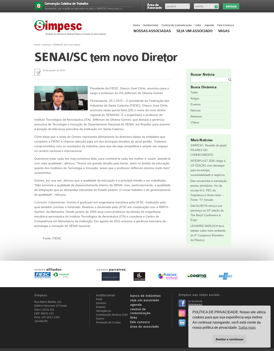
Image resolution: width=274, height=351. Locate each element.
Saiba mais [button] (247, 327)
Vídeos (195, 122)
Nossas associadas (152, 31)
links (133, 318)
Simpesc (71, 27)
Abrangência (103, 310)
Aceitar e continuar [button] (229, 339)
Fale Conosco (225, 25)
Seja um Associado (194, 31)
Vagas (223, 31)
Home (136, 25)
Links (198, 25)
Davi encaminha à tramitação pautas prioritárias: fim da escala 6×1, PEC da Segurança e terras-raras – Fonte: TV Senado (209, 190)
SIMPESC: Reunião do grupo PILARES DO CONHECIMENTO (209, 150)
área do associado (144, 327)
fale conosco (140, 322)
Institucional (150, 25)
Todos (194, 92)
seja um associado (144, 300)
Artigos (195, 98)
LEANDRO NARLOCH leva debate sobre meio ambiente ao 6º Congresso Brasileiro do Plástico (208, 233)
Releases (196, 116)
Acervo (100, 318)
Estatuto (101, 307)
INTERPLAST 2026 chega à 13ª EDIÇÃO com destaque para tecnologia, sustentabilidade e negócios (208, 168)
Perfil (99, 299)
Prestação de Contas (108, 322)
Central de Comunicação (176, 25)
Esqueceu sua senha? (216, 6)
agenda (136, 305)
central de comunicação (140, 311)
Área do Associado (154, 6)
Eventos (196, 104)
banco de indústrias (145, 296)
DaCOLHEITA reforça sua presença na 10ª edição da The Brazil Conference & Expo (207, 213)
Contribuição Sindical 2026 (112, 314)
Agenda (209, 25)
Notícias (47, 45)
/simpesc (195, 304)
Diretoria (101, 303)
